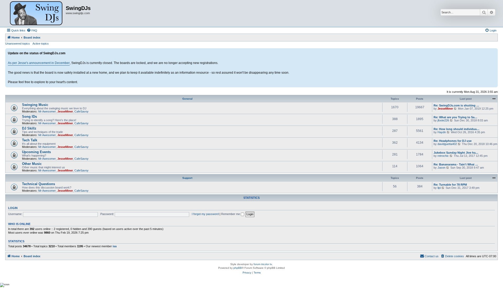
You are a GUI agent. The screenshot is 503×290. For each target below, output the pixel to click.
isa (115, 246)
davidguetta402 (447, 144)
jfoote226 (443, 120)
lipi (439, 187)
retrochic (443, 155)
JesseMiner (65, 111)
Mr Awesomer (47, 111)
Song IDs (29, 117)
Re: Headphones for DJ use (453, 140)
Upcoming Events (36, 152)
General (187, 98)
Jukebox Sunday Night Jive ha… (456, 152)
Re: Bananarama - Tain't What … (456, 164)
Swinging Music (35, 105)
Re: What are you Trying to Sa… (455, 117)
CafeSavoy (81, 111)
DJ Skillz (29, 128)
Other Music (32, 164)
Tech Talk (29, 140)
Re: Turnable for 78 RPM (450, 184)
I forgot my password (205, 214)
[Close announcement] (493, 52)
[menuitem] (32, 30)
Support (187, 177)
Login (13, 208)
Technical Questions (38, 184)
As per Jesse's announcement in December (39, 63)
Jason (441, 167)
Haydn (442, 132)
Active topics (40, 43)
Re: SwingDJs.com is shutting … (456, 105)
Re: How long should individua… (456, 129)
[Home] (36, 13)
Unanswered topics (17, 43)
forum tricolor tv (263, 264)
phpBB (237, 267)
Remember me (231, 214)
